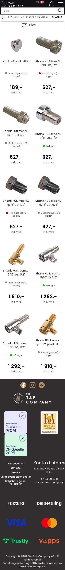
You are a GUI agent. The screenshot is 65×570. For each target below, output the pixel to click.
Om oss (16, 468)
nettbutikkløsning (40, 563)
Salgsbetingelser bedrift (16, 476)
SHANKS (57, 17)
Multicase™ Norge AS (32, 566)
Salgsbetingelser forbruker (16, 482)
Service (15, 472)
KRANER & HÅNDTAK (37, 17)
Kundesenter (16, 463)
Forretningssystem (14, 563)
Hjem (4, 17)
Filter (32, 25)
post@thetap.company (49, 482)
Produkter (16, 17)
